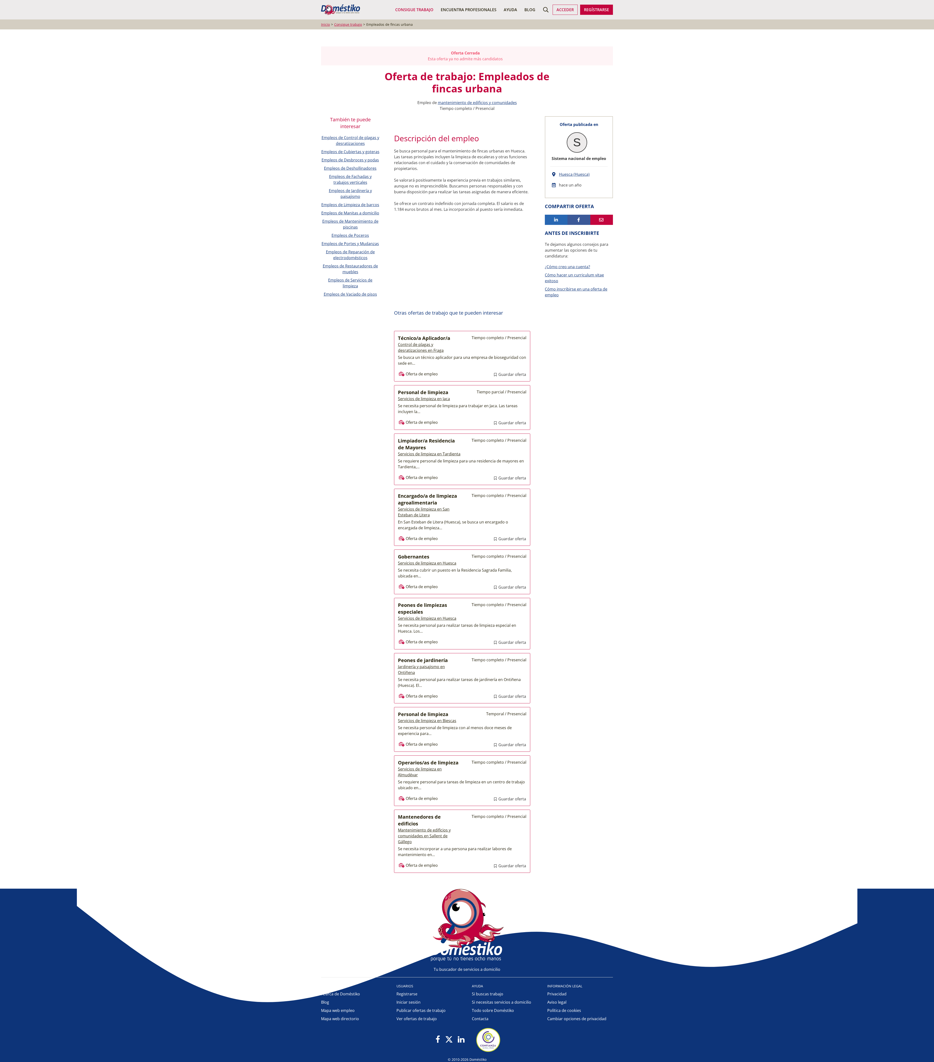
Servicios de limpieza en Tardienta (429, 454)
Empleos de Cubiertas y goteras (350, 151)
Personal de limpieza (423, 392)
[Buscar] (546, 10)
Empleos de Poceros (350, 235)
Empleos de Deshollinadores (350, 168)
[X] (449, 1040)
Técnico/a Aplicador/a (424, 338)
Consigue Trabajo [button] (414, 9)
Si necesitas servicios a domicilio (501, 1002)
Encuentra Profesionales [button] (468, 9)
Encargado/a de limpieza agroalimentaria (427, 499)
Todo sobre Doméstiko (493, 1010)
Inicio (325, 24)
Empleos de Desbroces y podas (350, 160)
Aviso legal (556, 1002)
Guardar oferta (511, 374)
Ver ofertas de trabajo (416, 1018)
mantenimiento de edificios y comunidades (477, 102)
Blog (529, 9)
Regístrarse (596, 9)
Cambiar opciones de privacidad (576, 1018)
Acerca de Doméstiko (340, 994)
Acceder (565, 9)
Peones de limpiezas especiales (422, 608)
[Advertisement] (459, 266)
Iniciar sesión (408, 1002)
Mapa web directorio (340, 1018)
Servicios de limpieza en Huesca (427, 563)
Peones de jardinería (423, 660)
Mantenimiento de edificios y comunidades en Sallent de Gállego (424, 835)
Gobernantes (413, 556)
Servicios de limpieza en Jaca (424, 398)
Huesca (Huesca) (574, 174)
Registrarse (406, 994)
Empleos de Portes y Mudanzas (350, 243)
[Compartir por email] (601, 220)
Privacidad (556, 994)
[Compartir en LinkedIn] (556, 220)
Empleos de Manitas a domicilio (350, 213)
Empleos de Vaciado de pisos (350, 294)
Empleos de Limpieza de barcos (350, 204)
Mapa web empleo (338, 1010)
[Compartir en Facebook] (578, 220)
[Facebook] (438, 1040)
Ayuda (510, 9)
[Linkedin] (461, 1040)
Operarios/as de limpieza (428, 762)
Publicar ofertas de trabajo (421, 1010)
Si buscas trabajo (487, 994)
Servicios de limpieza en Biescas (427, 720)
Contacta (480, 1018)
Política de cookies (564, 1010)
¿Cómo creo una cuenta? (567, 266)
